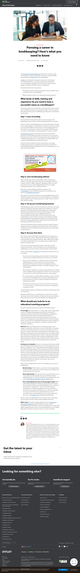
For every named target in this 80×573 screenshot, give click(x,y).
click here (29, 565)
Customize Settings (73, 569)
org (52, 379)
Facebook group (35, 395)
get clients (36, 251)
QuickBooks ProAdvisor (32, 192)
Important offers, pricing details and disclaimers (40, 463)
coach (22, 328)
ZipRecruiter (34, 77)
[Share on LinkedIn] (42, 66)
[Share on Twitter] (40, 66)
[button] (40, 163)
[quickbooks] (6, 2)
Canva (29, 220)
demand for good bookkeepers (31, 74)
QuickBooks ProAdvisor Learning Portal (38, 379)
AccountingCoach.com (27, 133)
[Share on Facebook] (38, 66)
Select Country (27, 546)
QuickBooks (25, 191)
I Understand (63, 569)
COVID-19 (23, 80)
